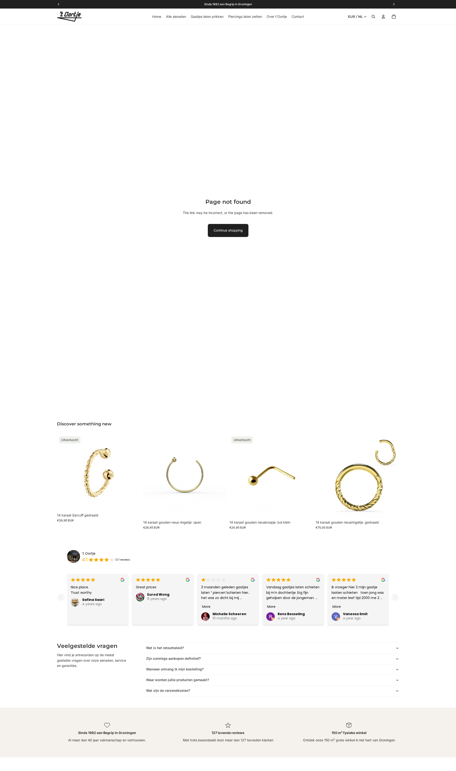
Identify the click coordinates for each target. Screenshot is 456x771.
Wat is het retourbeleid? (165, 648)
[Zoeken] (373, 16)
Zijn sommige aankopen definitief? (173, 658)
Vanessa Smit (355, 614)
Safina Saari (93, 599)
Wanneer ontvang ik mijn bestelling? (175, 669)
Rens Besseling (291, 614)
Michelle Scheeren (229, 614)
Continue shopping (228, 230)
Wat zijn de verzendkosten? (168, 690)
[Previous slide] (61, 597)
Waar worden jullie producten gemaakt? (177, 680)
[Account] (383, 16)
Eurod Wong (158, 594)
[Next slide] (395, 597)
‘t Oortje (88, 553)
